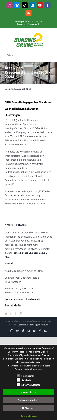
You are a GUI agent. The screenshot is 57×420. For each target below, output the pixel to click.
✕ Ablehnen (28, 408)
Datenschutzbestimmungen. (29, 369)
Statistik (26, 380)
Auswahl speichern (28, 400)
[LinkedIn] (11, 313)
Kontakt (31, 21)
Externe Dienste (31, 385)
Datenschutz (32, 24)
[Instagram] (6, 313)
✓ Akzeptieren (28, 392)
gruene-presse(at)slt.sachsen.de (22, 299)
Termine (39, 21)
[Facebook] (16, 313)
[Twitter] (20, 313)
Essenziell (27, 376)
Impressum (21, 24)
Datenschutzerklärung (27, 324)
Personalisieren (29, 416)
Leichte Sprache (20, 21)
